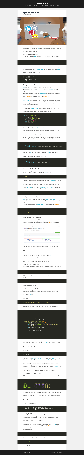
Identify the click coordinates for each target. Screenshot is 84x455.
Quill (46, 109)
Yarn (31, 370)
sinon (30, 96)
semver (49, 222)
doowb (49, 425)
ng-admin (36, 101)
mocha (27, 96)
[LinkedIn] (25, 452)
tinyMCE (42, 109)
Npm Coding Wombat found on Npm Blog (59, 43)
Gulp (48, 96)
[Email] (29, 452)
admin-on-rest (56, 204)
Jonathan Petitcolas (42, 3)
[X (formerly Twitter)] (27, 452)
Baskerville (60, 452)
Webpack (45, 96)
